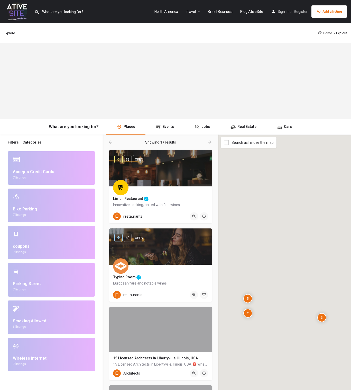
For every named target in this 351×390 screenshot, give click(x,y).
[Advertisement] (175, 81)
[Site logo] (17, 11)
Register (301, 12)
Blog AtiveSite (251, 12)
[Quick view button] (194, 216)
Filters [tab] (13, 142)
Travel (191, 12)
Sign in (283, 12)
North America (166, 12)
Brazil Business (220, 12)
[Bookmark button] (204, 216)
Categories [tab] (32, 142)
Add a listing (332, 11)
